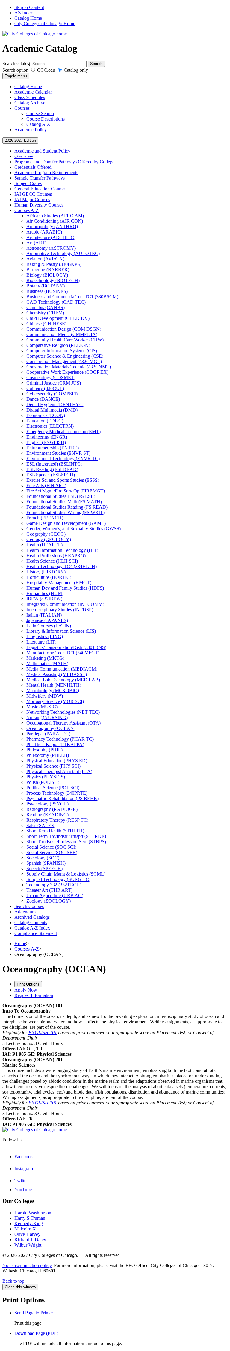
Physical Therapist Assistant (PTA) (59, 771)
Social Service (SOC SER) (51, 852)
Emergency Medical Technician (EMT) (63, 431)
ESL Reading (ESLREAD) (52, 469)
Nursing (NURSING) (47, 717)
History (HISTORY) (46, 571)
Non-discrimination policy (27, 1265)
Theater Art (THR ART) (49, 890)
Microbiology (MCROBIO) (52, 690)
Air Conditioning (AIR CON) (54, 221)
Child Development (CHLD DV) (58, 318)
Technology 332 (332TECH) (53, 884)
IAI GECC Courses (33, 194)
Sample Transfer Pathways (39, 177)
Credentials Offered (33, 167)
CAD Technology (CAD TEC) (56, 302)
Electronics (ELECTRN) (50, 426)
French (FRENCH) (44, 517)
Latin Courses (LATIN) (48, 625)
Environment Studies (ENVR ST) (58, 453)
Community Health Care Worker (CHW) (65, 339)
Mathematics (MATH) (47, 663)
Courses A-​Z (26, 210)
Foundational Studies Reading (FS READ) (67, 507)
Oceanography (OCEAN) (50, 728)
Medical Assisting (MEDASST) (56, 674)
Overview (23, 156)
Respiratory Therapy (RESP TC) (57, 820)
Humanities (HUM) (44, 593)
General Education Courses (40, 188)
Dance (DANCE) (43, 399)
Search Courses (29, 906)
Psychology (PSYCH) (47, 803)
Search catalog (16, 63)
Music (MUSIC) (42, 706)
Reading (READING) (47, 814)
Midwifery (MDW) (44, 695)
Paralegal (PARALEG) (48, 733)
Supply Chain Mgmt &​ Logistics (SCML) (65, 873)
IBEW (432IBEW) (44, 598)
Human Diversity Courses (38, 204)
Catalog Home (28, 18)
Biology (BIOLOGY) (47, 275)
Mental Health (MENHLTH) (53, 685)
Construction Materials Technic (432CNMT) (68, 366)
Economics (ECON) (45, 415)
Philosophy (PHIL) (44, 749)
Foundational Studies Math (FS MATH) (64, 501)
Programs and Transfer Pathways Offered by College (64, 161)
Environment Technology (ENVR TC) (63, 458)
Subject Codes (28, 183)
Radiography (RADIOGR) (52, 809)
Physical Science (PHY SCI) (53, 766)
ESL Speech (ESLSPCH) (50, 474)
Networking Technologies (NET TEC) (63, 712)
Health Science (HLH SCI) (52, 561)
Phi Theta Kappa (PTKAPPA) (55, 744)
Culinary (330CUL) (45, 388)
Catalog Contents (30, 922)
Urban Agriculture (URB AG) (54, 895)
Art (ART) (36, 242)
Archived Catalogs (32, 917)
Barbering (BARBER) (47, 269)
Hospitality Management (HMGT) (58, 582)
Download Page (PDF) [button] (36, 1333)
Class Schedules (29, 97)
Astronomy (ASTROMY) (51, 248)
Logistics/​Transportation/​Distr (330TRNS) (66, 647)
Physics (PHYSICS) (45, 776)
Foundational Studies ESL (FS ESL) (60, 496)
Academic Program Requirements (46, 172)
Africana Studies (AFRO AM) (55, 215)
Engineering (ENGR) (46, 436)
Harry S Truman (29, 1218)
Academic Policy (30, 129)
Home (20, 943)
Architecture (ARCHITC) (50, 237)
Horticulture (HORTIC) (48, 577)
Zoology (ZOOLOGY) (48, 900)
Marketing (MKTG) (45, 658)
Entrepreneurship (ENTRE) (52, 447)
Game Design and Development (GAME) (66, 523)
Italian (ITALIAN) (44, 614)
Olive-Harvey (27, 1234)
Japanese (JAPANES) (47, 620)
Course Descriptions (45, 118)
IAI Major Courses (32, 199)
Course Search (40, 113)
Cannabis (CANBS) (45, 307)
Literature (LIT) (41, 641)
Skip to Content (29, 7)
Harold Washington (32, 1212)
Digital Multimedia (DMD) (52, 409)
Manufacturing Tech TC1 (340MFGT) (62, 652)
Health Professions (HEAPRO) (56, 555)
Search (96, 63)
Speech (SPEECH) (44, 868)
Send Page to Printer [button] (33, 1312)
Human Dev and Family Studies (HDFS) (65, 588)
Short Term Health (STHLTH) (55, 830)
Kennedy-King (28, 1223)
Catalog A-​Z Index (32, 927)
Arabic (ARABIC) (44, 231)
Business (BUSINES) (47, 291)
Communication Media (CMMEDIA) (61, 334)
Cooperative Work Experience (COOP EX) (67, 372)
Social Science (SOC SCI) (51, 847)
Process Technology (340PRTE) (56, 793)
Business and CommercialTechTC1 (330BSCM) (72, 296)
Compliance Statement (35, 933)
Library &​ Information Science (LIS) (61, 631)
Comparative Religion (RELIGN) (58, 345)
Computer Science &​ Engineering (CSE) (64, 356)
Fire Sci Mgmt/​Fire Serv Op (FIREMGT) (65, 490)
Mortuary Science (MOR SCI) (55, 701)
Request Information (33, 995)
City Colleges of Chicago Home (44, 23)
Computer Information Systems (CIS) (61, 350)
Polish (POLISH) (42, 782)
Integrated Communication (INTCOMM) (65, 604)
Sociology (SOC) (42, 857)
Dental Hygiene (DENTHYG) (55, 404)
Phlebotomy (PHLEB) (47, 755)
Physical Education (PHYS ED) (56, 760)
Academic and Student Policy (42, 150)
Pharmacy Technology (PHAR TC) (60, 739)
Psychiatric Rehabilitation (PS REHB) (62, 798)
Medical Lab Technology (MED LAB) (63, 679)
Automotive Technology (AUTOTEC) (63, 253)
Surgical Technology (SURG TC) (58, 879)
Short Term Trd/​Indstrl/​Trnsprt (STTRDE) (66, 836)
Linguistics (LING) (44, 636)
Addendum (25, 911)
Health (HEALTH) (44, 544)
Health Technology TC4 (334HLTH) (61, 566)
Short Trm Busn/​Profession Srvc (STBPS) (66, 841)
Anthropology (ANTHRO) (52, 226)
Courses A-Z (26, 948)
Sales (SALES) (40, 825)
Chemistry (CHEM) (45, 312)
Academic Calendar (33, 91)
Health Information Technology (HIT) (62, 550)
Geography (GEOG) (46, 534)
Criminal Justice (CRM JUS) (53, 382)
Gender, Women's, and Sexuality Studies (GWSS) (73, 528)
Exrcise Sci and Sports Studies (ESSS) (62, 480)
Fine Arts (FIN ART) (46, 485)
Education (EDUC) (44, 420)
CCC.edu (45, 70)
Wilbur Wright (27, 1245)
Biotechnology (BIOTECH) (53, 280)
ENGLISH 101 (42, 1032)
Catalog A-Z (38, 124)
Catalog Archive (29, 102)
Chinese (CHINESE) (46, 323)
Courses (22, 108)
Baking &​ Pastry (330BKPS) (53, 264)
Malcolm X (25, 1228)
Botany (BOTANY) (45, 285)
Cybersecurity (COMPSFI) (52, 393)
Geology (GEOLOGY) (48, 539)
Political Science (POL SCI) (52, 787)
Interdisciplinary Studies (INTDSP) (59, 609)
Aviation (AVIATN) (45, 258)
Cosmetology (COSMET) (50, 377)
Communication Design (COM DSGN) (63, 329)
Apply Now (25, 989)
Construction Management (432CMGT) (64, 361)
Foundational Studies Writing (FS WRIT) (65, 512)
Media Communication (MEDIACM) (61, 668)
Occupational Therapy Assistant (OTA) (63, 722)
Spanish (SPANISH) (46, 863)
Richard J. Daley (30, 1239)
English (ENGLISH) (46, 442)
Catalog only (75, 70)
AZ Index (23, 12)
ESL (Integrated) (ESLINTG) (54, 463)
